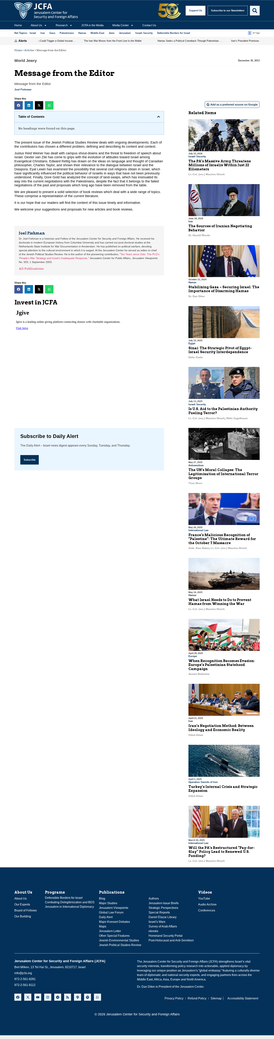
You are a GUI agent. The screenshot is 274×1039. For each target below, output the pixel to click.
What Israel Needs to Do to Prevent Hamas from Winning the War (219, 602)
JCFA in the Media (92, 25)
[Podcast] (77, 997)
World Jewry (25, 61)
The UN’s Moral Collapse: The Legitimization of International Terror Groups (223, 474)
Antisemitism (196, 465)
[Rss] (67, 997)
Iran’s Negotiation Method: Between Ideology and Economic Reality (221, 728)
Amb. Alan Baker (198, 548)
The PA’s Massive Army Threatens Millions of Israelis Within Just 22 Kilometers (219, 165)
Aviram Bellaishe (199, 673)
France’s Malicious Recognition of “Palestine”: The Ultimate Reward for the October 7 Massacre (222, 539)
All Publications (31, 268)
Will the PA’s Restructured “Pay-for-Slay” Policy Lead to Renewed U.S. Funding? (221, 852)
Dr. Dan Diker (196, 296)
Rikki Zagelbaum (237, 418)
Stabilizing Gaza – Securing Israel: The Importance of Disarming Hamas (223, 289)
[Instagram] (47, 997)
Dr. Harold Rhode (199, 235)
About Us (36, 25)
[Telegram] (57, 997)
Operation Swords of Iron (203, 782)
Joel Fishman (23, 89)
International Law (198, 530)
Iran (190, 221)
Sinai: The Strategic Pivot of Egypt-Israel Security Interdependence (220, 350)
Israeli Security (197, 156)
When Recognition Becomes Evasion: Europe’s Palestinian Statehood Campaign (221, 665)
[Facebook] (17, 997)
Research (62, 25)
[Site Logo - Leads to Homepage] (46, 10)
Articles (29, 50)
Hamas (192, 282)
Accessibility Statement (242, 998)
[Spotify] (87, 997)
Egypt (191, 343)
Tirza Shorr (195, 483)
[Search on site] (255, 10)
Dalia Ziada (195, 357)
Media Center (120, 25)
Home (18, 25)
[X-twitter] (27, 997)
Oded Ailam (195, 734)
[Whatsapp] (97, 997)
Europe (192, 656)
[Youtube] (37, 997)
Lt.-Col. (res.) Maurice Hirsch (206, 174)
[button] (18, 105)
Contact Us (149, 25)
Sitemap (216, 998)
